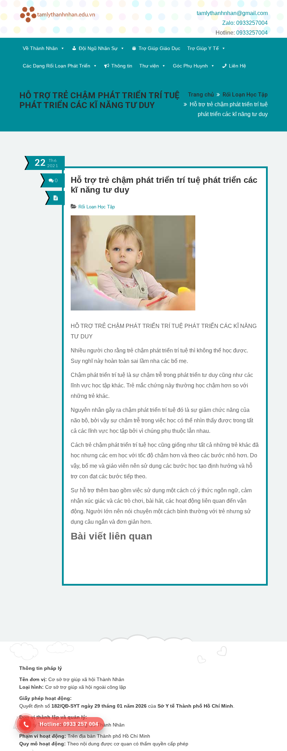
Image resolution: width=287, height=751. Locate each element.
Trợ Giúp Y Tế (203, 48)
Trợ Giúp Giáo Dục (159, 48)
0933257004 (252, 33)
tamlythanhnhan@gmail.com (232, 13)
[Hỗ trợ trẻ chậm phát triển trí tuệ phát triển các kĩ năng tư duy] (56, 198)
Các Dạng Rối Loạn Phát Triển (56, 66)
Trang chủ (201, 94)
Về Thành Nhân (40, 48)
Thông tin (121, 66)
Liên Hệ (237, 66)
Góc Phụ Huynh (190, 66)
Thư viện (149, 66)
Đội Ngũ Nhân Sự (98, 48)
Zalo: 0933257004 (245, 23)
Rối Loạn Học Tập (245, 94)
